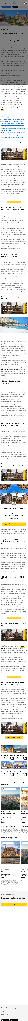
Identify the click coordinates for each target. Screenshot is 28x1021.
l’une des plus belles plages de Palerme (12, 370)
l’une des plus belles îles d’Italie (13, 647)
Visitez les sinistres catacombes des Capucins (13, 123)
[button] (22, 3)
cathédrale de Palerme (7, 166)
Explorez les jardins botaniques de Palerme (12, 137)
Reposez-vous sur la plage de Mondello (11, 121)
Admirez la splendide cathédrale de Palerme (12, 114)
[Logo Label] (14, 3)
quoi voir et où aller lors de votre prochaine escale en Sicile (13, 107)
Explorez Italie (14, 677)
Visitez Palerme (14, 201)
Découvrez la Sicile (14, 618)
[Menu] (2, 3)
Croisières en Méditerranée (14, 737)
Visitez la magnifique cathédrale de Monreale (13, 136)
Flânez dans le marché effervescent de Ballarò (13, 119)
